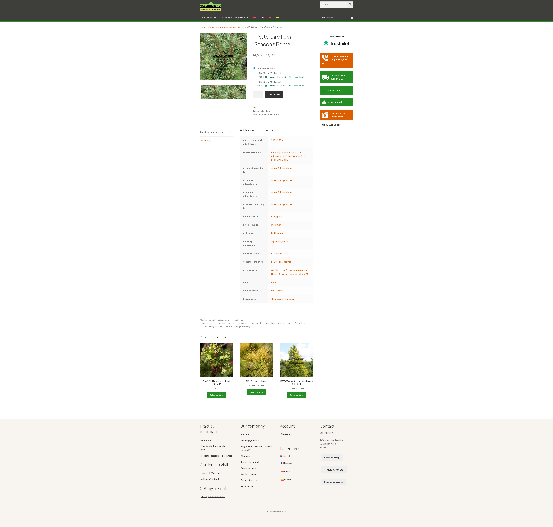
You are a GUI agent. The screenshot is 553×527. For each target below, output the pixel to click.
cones (274, 168)
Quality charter (248, 474)
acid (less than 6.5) (280, 270)
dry (272, 241)
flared (274, 282)
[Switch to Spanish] (277, 17)
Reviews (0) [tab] (205, 140)
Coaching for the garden (233, 17)
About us (245, 434)
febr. (273, 290)
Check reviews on (336, 36)
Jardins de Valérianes (211, 473)
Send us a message (333, 481)
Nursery (232, 26)
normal (287, 261)
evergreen (276, 224)
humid (278, 241)
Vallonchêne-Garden (211, 479)
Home (203, 26)
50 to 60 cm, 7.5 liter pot (269, 73)
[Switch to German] (270, 17)
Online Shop (206, 17)
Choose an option (266, 67)
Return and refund (250, 462)
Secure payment (334, 90)
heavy (274, 261)
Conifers (242, 26)
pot (282, 233)
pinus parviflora (271, 114)
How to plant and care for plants (213, 447)
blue (273, 216)
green (279, 216)
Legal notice (247, 486)
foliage (281, 168)
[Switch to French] (262, 17)
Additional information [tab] (211, 132)
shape (289, 168)
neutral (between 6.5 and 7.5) (295, 273)
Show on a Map (331, 457)
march (280, 290)
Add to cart (274, 94)
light (280, 261)
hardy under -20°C (279, 253)
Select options (216, 395)
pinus (260, 114)
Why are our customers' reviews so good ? (256, 448)
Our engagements (250, 440)
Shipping (245, 456)
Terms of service (249, 480)
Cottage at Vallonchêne (213, 496)
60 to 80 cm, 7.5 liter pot (269, 81)
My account (286, 434)
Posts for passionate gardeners (216, 455)
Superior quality (336, 102)
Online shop (221, 26)
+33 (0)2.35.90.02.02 (333, 469)
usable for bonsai (286, 298)
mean (285, 241)
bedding (275, 233)
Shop (210, 26)
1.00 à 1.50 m (277, 140)
